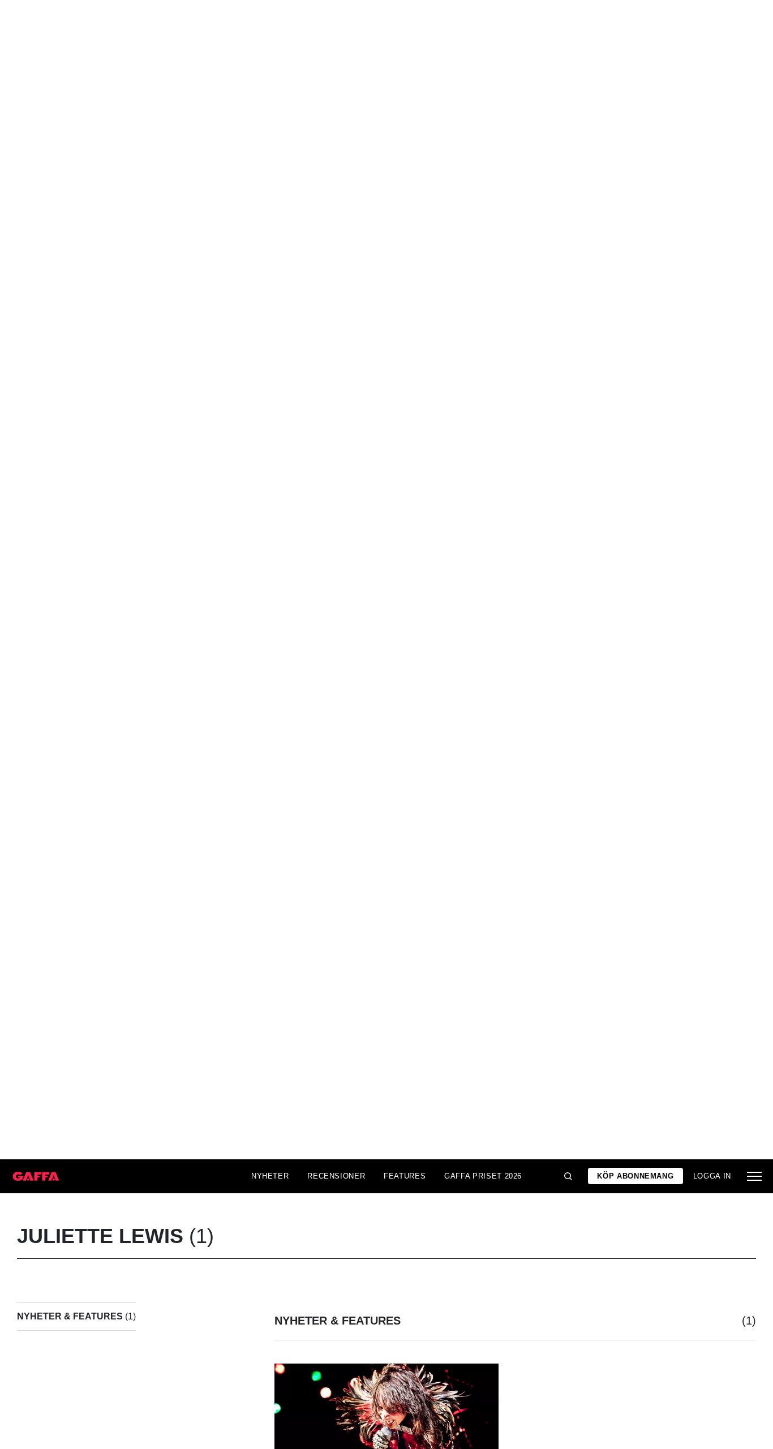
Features (405, 1176)
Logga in (712, 1176)
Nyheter (270, 1176)
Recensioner (336, 1176)
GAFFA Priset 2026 (483, 1176)
